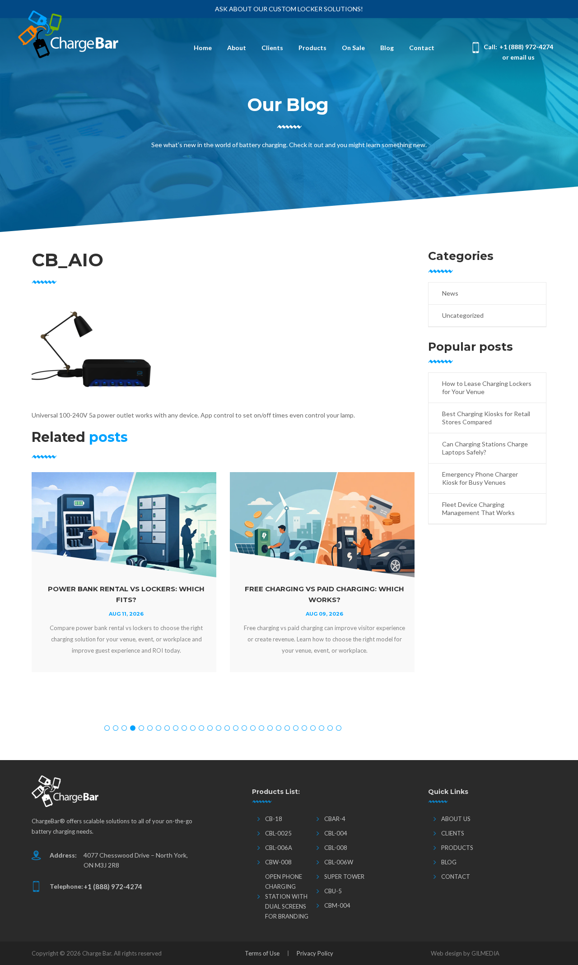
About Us (456, 818)
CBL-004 (335, 833)
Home (203, 47)
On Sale (353, 47)
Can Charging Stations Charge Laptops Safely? (485, 448)
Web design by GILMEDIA (465, 953)
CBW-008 (278, 862)
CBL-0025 (278, 833)
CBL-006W (338, 862)
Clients (272, 47)
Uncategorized (463, 315)
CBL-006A (278, 847)
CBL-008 (335, 847)
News (450, 293)
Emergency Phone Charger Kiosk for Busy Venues (480, 478)
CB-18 (273, 818)
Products (312, 47)
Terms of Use (262, 953)
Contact (421, 47)
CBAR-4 (334, 818)
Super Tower (344, 876)
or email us (518, 57)
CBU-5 (333, 891)
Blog (387, 47)
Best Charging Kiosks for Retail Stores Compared (486, 418)
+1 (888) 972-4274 (526, 47)
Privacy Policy (315, 953)
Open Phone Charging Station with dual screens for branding (286, 896)
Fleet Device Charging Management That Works (478, 508)
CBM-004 (337, 905)
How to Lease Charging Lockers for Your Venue (486, 387)
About (236, 47)
